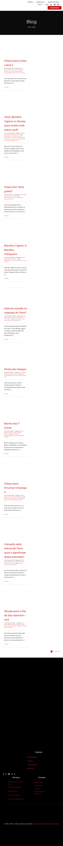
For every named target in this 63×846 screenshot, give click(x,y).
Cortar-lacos (11, 71)
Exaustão (6, 564)
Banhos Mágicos (8, 624)
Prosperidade (11, 499)
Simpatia (20, 499)
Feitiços (6, 69)
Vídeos (8, 319)
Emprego (11, 498)
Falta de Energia (12, 564)
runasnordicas (7, 140)
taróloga (13, 140)
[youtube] (9, 774)
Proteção (6, 437)
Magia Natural (18, 497)
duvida (5, 320)
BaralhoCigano (7, 136)
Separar (18, 72)
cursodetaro (14, 137)
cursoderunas (7, 137)
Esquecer (17, 71)
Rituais (14, 626)
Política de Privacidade (51, 824)
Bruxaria (6, 71)
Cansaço (20, 563)
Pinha (17, 375)
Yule (5, 377)
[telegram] (12, 774)
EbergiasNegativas (8, 435)
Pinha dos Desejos (15, 369)
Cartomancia (14, 197)
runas (23, 139)
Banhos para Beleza (13, 432)
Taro (9, 199)
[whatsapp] (14, 774)
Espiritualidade (15, 561)
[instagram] (6, 774)
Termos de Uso (38, 824)
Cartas (13, 260)
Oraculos (6, 262)
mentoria (12, 139)
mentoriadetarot (18, 139)
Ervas (14, 435)
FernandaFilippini (8, 72)
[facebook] (3, 774)
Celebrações (7, 374)
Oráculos (6, 134)
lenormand (6, 139)
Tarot (17, 134)
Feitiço (21, 71)
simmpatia (22, 72)
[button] (51, 4)
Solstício (24, 375)
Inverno (14, 375)
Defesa (16, 434)
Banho (13, 434)
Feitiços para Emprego (9, 497)
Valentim (6, 627)
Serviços (16, 777)
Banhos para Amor (16, 624)
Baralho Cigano (23, 194)
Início (29, 27)
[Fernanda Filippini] (11, 2)
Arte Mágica (23, 372)
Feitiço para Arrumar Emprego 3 (15, 488)
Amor (21, 68)
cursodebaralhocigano (16, 136)
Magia (13, 72)
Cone (22, 374)
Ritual (20, 375)
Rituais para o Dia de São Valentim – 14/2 (15, 615)
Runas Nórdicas (12, 134)
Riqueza (16, 499)
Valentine (11, 627)
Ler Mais (6, 87)
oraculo (6, 199)
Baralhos (23, 133)
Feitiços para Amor (12, 69)
